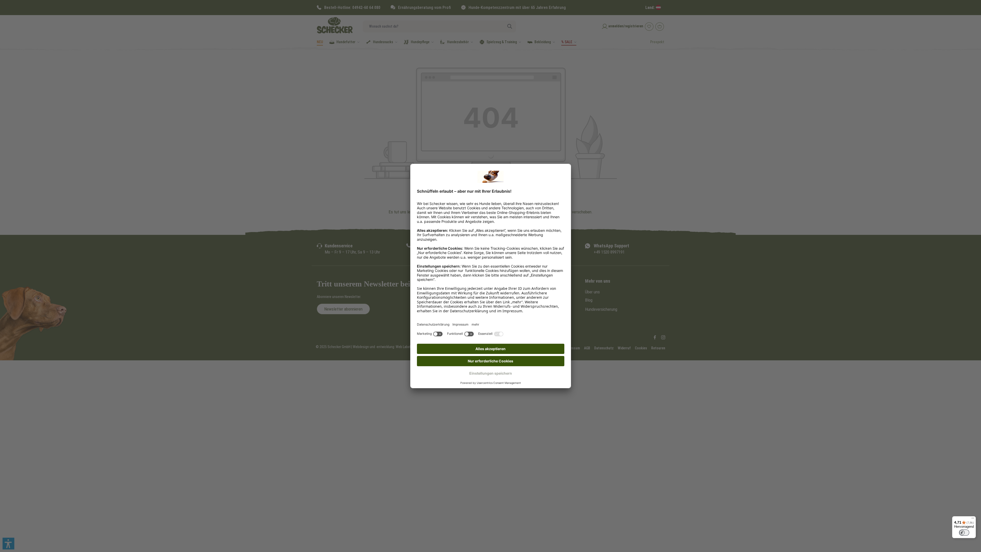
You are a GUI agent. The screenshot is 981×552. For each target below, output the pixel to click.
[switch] (964, 533)
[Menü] (973, 519)
